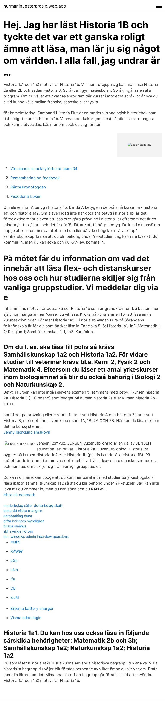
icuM (14, 597)
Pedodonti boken (25, 196)
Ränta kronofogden (28, 187)
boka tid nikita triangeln (22, 510)
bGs (13, 560)
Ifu (12, 579)
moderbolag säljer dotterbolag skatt (33, 505)
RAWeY (16, 551)
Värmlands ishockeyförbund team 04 (44, 168)
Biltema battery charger (31, 608)
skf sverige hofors (18, 531)
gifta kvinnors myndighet (23, 521)
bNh (14, 569)
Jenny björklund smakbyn (26, 432)
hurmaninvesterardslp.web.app (34, 6)
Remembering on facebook (35, 178)
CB (13, 588)
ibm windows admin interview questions (36, 536)
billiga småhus (14, 526)
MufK (15, 542)
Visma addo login (25, 617)
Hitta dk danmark (19, 495)
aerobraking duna (17, 516)
